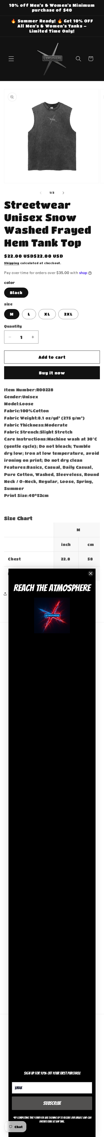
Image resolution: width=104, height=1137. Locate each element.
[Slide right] (63, 193)
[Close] (91, 573)
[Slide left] (40, 193)
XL (47, 314)
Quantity (13, 326)
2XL (68, 314)
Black (16, 292)
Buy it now (52, 372)
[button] (11, 59)
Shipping (11, 263)
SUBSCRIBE (52, 1103)
